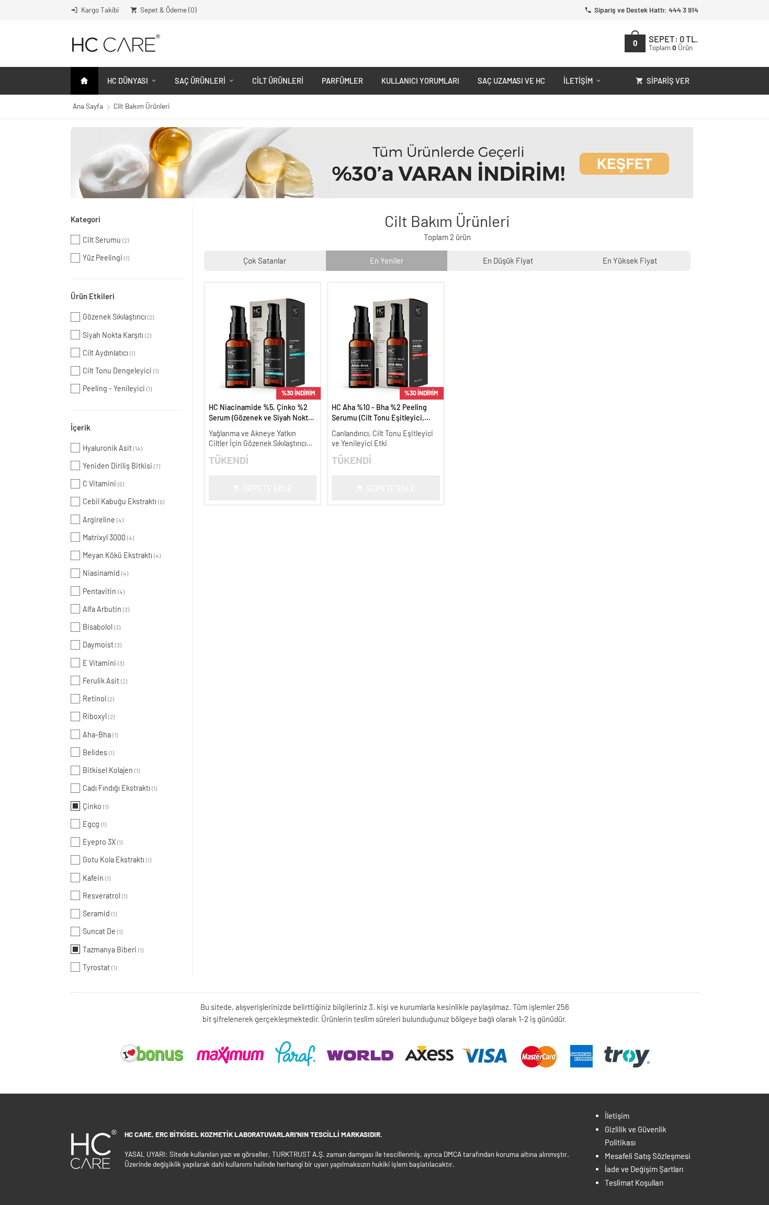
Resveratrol (105, 895)
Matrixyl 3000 (108, 537)
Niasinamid (105, 573)
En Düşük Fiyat (508, 260)
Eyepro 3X (102, 841)
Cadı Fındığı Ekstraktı (120, 787)
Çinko (95, 806)
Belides (98, 752)
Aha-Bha (100, 734)
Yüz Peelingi (106, 257)
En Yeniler (386, 260)
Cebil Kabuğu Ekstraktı (123, 501)
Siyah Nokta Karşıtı (117, 335)
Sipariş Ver (668, 80)
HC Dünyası (127, 80)
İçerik (81, 427)
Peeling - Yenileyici (117, 388)
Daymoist (102, 644)
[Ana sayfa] (84, 81)
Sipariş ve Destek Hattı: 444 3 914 (646, 9)
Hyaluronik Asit (112, 448)
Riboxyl (99, 716)
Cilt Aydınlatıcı (109, 352)
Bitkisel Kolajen (111, 770)
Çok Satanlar (264, 260)
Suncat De (102, 931)
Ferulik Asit (105, 680)
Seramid (100, 913)
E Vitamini (103, 662)
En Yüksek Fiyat (630, 260)
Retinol (98, 698)
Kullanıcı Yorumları (420, 80)
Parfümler (342, 80)
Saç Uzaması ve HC (511, 80)
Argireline (103, 519)
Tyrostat (100, 967)
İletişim (578, 80)
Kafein (96, 877)
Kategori (85, 219)
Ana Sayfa (88, 105)
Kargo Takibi (100, 9)
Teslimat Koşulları (634, 1182)
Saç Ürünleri (200, 80)
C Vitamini (103, 483)
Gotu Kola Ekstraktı (117, 859)
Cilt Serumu (106, 239)
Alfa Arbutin (106, 609)
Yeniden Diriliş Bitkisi (121, 465)
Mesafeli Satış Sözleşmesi (648, 1156)
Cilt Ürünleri (277, 80)
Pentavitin (104, 591)
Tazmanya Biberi (113, 949)
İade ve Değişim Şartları (644, 1169)
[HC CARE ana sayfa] (115, 43)
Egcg (94, 824)
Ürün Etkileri (93, 296)
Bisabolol (101, 626)
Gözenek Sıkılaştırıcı (118, 316)
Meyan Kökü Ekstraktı (122, 555)
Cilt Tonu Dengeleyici (121, 370)
